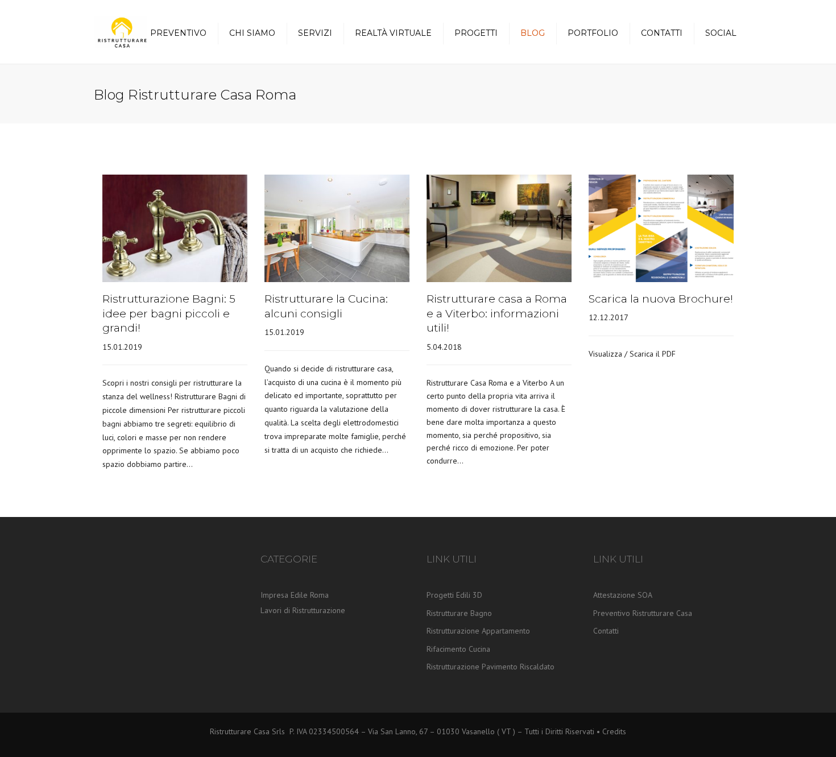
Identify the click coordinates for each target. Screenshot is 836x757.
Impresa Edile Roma (294, 595)
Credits (614, 731)
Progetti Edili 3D (454, 595)
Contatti (661, 33)
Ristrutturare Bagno (459, 613)
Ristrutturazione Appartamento (478, 631)
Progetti (476, 33)
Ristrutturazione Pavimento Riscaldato (490, 666)
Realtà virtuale (393, 33)
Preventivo (178, 33)
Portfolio (593, 33)
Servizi (315, 33)
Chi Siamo (252, 33)
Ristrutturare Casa (241, 731)
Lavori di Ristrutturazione (302, 610)
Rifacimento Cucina (458, 649)
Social (720, 33)
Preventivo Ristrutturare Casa (642, 613)
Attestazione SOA (622, 595)
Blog (532, 33)
